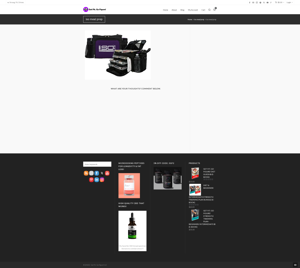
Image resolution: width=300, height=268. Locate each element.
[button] (108, 164)
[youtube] (268, 2)
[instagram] (257, 3)
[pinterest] (261, 2)
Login (289, 2)
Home (190, 19)
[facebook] (250, 2)
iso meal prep (199, 19)
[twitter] (264, 3)
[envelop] (253, 2)
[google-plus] (271, 2)
